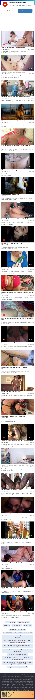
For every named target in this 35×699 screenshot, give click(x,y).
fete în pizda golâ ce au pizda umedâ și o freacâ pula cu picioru (18, 658)
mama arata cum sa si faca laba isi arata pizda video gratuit (17, 650)
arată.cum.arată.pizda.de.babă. (17, 654)
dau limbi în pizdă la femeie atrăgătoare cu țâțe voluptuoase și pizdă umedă (17, 663)
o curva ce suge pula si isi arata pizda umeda (17, 633)
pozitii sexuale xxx (23, 622)
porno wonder (16, 625)
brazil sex (7, 625)
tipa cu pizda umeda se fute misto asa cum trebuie (17, 636)
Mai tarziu (10, 11)
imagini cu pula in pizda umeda (17, 667)
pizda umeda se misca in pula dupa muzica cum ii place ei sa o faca (17, 641)
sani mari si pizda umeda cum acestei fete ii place (17, 646)
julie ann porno (10, 622)
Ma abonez (25, 11)
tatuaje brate (27, 625)
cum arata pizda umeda (17, 630)
